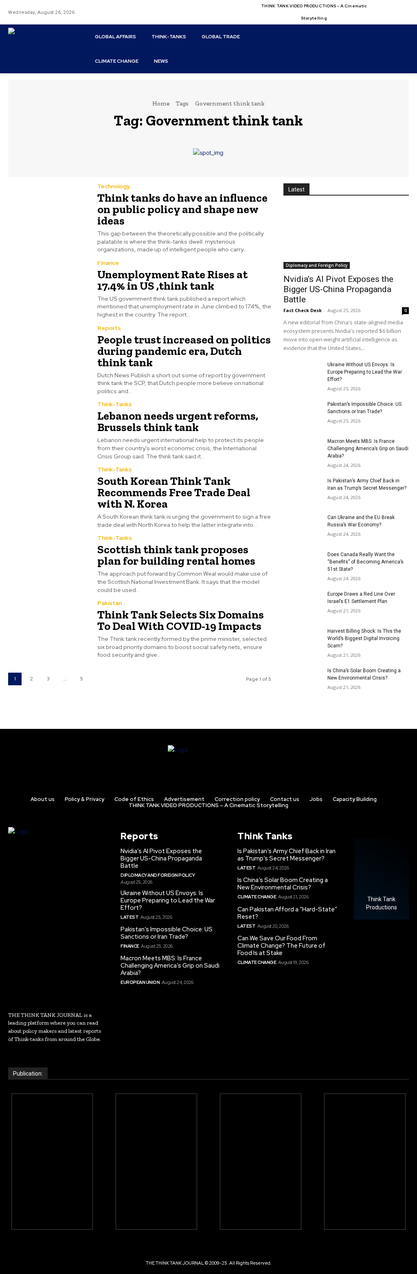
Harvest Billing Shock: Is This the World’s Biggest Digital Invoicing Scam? (364, 638)
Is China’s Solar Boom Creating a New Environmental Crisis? (282, 883)
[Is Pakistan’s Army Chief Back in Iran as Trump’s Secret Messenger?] (302, 490)
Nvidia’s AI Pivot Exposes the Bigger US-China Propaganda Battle (338, 289)
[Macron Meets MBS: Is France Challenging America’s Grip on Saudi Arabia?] (302, 451)
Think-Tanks (114, 404)
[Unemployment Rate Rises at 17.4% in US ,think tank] (47, 285)
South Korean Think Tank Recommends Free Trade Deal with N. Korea (173, 492)
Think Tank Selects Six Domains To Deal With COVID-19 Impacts (180, 620)
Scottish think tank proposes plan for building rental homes (176, 555)
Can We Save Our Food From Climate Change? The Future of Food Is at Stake (281, 945)
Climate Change (256, 897)
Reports (109, 328)
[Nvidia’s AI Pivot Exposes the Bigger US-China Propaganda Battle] (346, 237)
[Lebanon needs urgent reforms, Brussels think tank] (47, 426)
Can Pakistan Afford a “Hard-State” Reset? (287, 913)
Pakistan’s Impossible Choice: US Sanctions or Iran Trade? (167, 933)
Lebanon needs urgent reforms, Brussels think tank (177, 421)
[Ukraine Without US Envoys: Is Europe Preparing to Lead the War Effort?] (302, 374)
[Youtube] (381, 17)
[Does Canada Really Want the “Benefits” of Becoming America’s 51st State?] (302, 564)
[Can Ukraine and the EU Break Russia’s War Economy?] (302, 527)
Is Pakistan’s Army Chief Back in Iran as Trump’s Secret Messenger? (286, 855)
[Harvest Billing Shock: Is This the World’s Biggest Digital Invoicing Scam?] (302, 640)
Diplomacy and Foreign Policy (316, 265)
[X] (401, 7)
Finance (108, 263)
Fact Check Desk (302, 310)
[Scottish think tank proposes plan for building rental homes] (47, 560)
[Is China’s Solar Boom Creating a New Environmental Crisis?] (302, 680)
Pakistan (109, 603)
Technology (113, 186)
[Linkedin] (391, 7)
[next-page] (98, 679)
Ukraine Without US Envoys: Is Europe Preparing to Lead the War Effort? (364, 372)
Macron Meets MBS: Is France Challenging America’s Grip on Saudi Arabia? (367, 448)
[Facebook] (381, 7)
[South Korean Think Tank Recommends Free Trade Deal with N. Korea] (47, 491)
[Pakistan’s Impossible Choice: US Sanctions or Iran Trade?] (302, 413)
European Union (140, 982)
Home (160, 103)
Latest (129, 917)
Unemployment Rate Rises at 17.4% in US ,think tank (172, 280)
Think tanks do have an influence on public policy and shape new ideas (182, 209)
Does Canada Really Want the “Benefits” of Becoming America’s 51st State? (365, 562)
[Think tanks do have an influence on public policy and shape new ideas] (47, 208)
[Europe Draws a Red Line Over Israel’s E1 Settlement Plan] (302, 603)
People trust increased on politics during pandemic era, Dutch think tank (184, 351)
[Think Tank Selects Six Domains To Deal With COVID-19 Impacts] (47, 625)
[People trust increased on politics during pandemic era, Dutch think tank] (47, 350)
